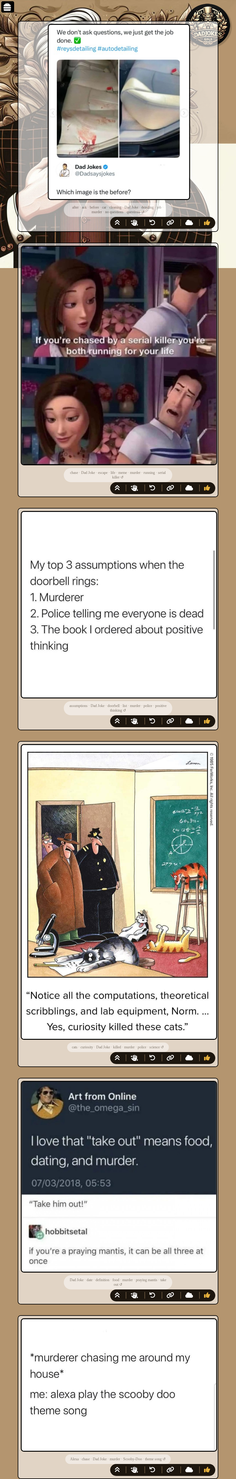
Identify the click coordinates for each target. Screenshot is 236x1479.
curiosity (87, 1047)
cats (74, 1047)
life (113, 473)
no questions (114, 212)
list (125, 706)
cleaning (115, 207)
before (94, 207)
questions (133, 212)
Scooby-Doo (132, 1459)
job (159, 207)
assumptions (78, 706)
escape (103, 473)
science (154, 1047)
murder (97, 212)
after (75, 207)
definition (102, 1280)
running (149, 473)
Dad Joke (131, 207)
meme (122, 473)
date (89, 1280)
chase (74, 473)
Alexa (74, 1459)
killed (117, 1047)
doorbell (114, 706)
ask (84, 207)
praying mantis (146, 1280)
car (104, 207)
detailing (147, 207)
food (115, 1280)
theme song (153, 1459)
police (148, 706)
